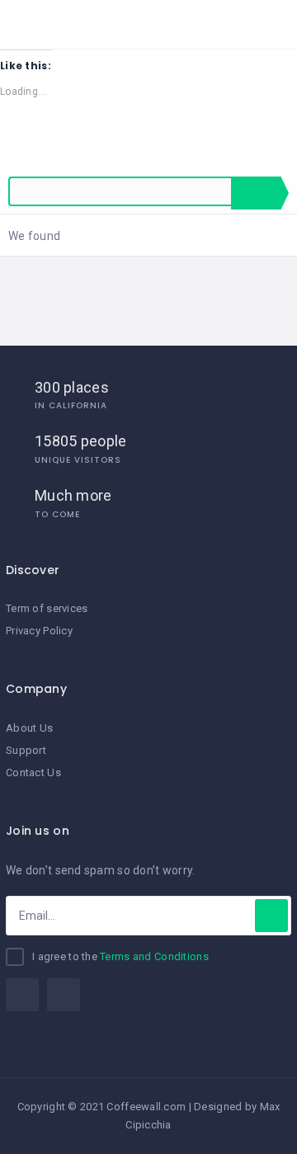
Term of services (46, 608)
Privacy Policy (39, 630)
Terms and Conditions (154, 956)
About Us (29, 728)
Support (26, 750)
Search (255, 193)
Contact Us (33, 772)
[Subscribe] (271, 915)
